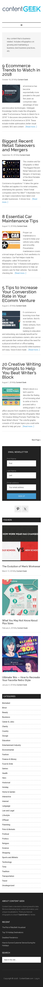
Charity (5, 726)
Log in (37, 978)
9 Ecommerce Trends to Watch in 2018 (21, 70)
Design (5, 736)
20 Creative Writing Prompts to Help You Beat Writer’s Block (21, 371)
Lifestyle (6, 815)
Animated (6, 703)
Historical (6, 782)
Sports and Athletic (10, 857)
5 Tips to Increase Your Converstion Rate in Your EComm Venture (20, 294)
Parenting (6, 825)
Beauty (5, 712)
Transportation (8, 876)
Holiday (5, 787)
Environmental (8, 750)
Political (5, 834)
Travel (4, 881)
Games (5, 768)
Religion (5, 843)
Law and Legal (8, 811)
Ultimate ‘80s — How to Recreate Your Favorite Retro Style (21, 679)
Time (4, 867)
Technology (7, 862)
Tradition (5, 871)
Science (5, 848)
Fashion (5, 754)
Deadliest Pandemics (10, 938)
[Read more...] (31, 127)
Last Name (11, 471)
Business (6, 717)
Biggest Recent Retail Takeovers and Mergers (18, 145)
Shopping (6, 853)
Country (5, 731)
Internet (5, 801)
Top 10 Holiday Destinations (12, 932)
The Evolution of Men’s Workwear (21, 566)
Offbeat (5, 820)
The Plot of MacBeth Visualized (13, 927)
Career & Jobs (8, 722)
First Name (11, 459)
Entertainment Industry (11, 745)
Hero (4, 778)
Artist (4, 708)
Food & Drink (7, 764)
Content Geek (21, 9)
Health (5, 773)
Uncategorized (8, 885)
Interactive (6, 796)
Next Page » (36, 440)
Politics (5, 839)
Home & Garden (8, 792)
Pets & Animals (8, 829)
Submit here (23, 915)
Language (6, 806)
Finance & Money (9, 759)
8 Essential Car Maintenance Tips (20, 218)
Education (6, 740)
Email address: (13, 483)
